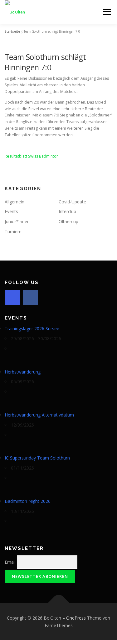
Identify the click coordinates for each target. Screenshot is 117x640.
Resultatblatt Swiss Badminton (32, 156)
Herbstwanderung (23, 372)
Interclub (67, 211)
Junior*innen (17, 221)
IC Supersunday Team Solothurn (37, 458)
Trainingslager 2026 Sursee (32, 328)
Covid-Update (72, 202)
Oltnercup (68, 221)
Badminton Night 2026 (28, 501)
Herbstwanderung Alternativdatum (39, 415)
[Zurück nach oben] (58, 603)
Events (11, 211)
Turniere (13, 231)
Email (10, 562)
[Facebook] (30, 297)
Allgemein (14, 202)
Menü (106, 11)
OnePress (76, 618)
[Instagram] (12, 297)
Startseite (12, 31)
